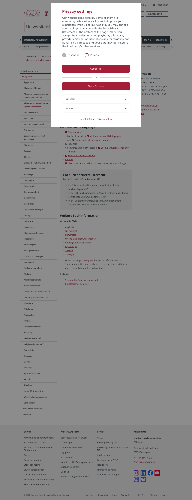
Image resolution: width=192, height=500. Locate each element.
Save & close (96, 86)
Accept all (96, 68)
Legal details (87, 119)
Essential (73, 55)
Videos (94, 55)
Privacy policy (104, 119)
